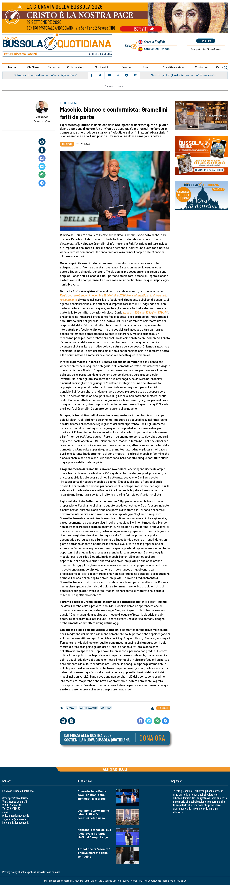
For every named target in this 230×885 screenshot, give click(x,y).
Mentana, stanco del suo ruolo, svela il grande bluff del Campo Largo (94, 833)
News (154, 41)
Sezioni (52, 67)
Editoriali (121, 86)
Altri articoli (115, 769)
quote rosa (106, 707)
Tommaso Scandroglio (42, 119)
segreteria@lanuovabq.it (15, 819)
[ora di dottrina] (201, 195)
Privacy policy (9, 872)
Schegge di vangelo (28, 75)
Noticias (156, 48)
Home (12, 67)
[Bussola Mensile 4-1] (201, 115)
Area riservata (172, 67)
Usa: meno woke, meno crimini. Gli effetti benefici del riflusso (93, 814)
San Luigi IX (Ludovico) (169, 75)
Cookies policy (27, 872)
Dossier (126, 67)
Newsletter (205, 49)
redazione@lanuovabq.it (15, 815)
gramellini (71, 707)
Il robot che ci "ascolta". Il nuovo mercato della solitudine (93, 852)
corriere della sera (88, 707)
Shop (146, 67)
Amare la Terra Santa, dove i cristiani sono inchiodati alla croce (92, 794)
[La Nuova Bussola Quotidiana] (57, 45)
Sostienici (101, 67)
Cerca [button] (220, 67)
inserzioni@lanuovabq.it (15, 822)
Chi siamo (33, 67)
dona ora (205, 41)
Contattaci (201, 67)
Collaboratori (75, 67)
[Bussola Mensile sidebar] (201, 155)
